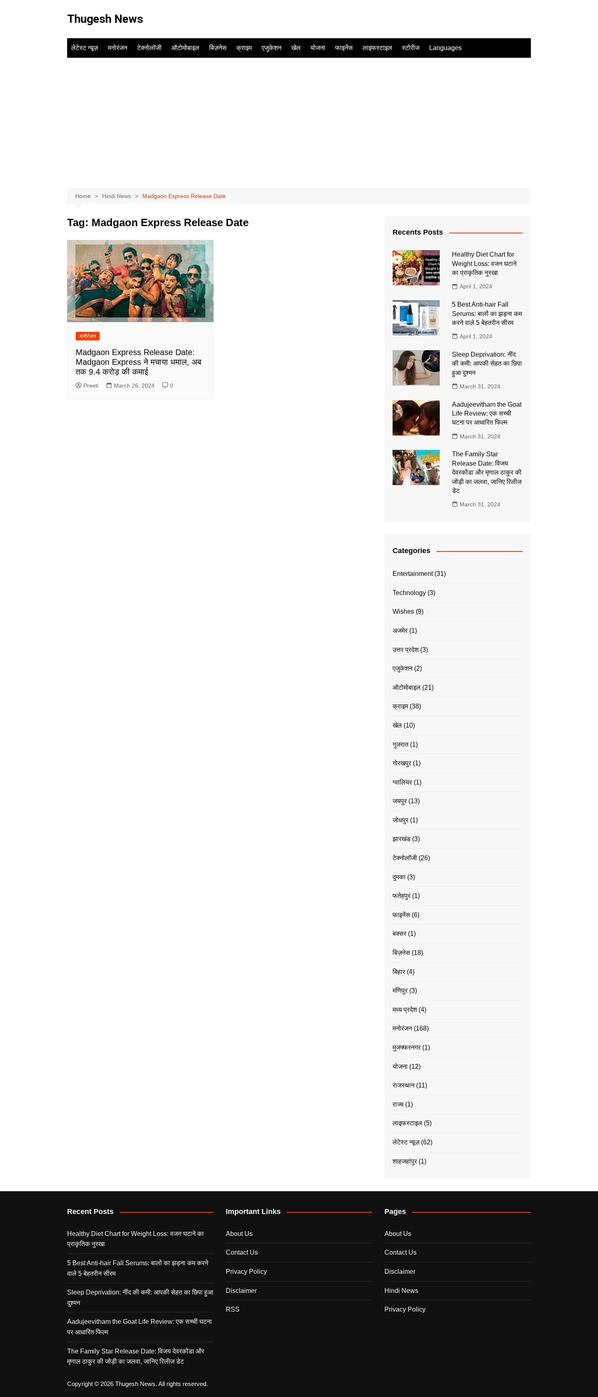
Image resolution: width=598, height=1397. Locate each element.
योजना (317, 47)
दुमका (399, 877)
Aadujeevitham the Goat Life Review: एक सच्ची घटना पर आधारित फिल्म (487, 413)
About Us (239, 1233)
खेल (296, 47)
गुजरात (400, 744)
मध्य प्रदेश (405, 1009)
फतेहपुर (401, 895)
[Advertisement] (299, 119)
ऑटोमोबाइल (185, 47)
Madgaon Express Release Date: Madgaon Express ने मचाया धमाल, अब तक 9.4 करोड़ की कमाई (138, 362)
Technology (409, 592)
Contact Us (242, 1252)
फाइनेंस (344, 47)
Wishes (403, 611)
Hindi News (401, 1290)
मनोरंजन (117, 47)
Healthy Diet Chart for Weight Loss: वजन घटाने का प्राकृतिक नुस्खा (484, 263)
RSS (233, 1309)
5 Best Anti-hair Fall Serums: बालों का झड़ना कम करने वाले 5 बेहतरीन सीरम (487, 313)
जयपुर (400, 801)
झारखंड (401, 838)
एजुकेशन (272, 47)
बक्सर (399, 933)
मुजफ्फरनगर (407, 1047)
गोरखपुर (402, 763)
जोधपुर (400, 820)
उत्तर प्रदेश (406, 649)
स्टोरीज (410, 47)
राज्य (398, 1104)
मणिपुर (400, 990)
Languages (445, 47)
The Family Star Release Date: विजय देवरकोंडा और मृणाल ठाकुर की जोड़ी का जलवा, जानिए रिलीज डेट (487, 472)
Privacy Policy (246, 1271)
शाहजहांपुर (405, 1161)
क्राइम (244, 47)
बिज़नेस (218, 47)
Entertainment (413, 573)
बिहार (399, 971)
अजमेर (400, 630)
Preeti (90, 385)
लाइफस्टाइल (377, 47)
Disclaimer (241, 1290)
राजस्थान (404, 1085)
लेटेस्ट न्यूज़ (84, 47)
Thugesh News (105, 19)
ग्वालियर (402, 782)
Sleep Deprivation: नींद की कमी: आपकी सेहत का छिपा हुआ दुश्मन (487, 363)
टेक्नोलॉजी (149, 47)
